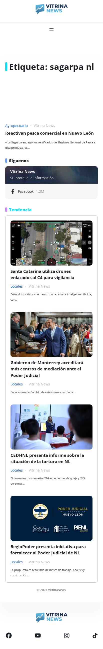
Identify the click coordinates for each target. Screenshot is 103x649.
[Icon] (8, 635)
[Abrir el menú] (51, 29)
